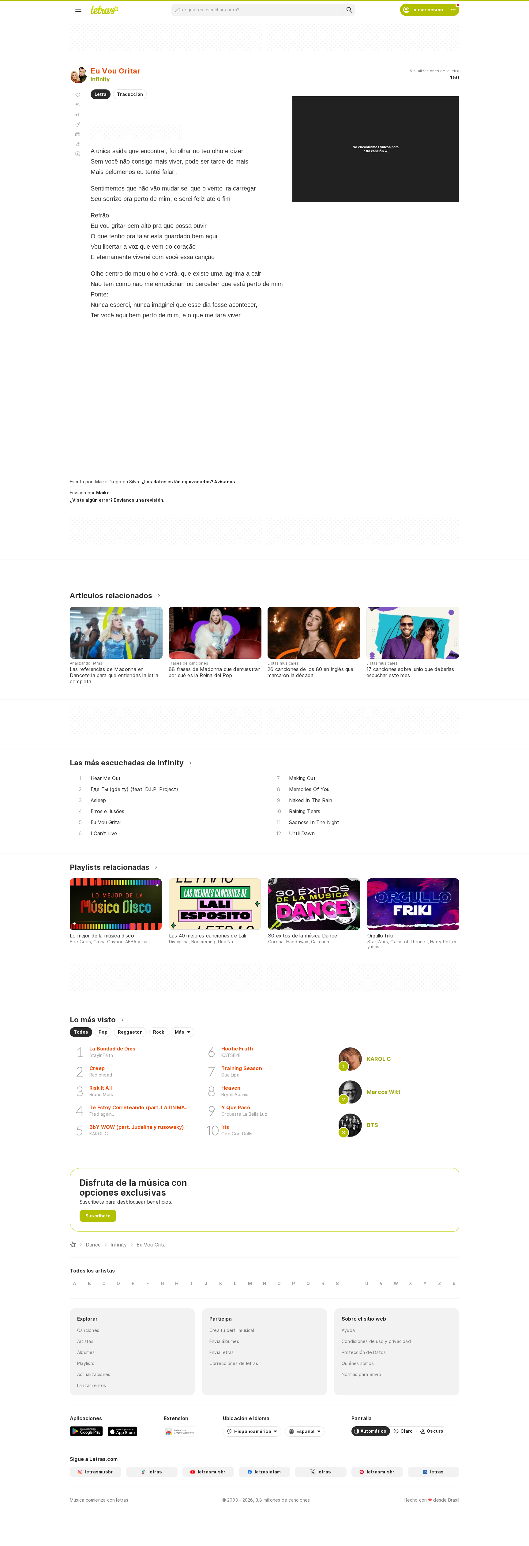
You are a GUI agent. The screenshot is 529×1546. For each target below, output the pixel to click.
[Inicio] (73, 1245)
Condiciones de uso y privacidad (376, 1341)
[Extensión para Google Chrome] (180, 1431)
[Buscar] (349, 10)
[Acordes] (78, 124)
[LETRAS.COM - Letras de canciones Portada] (104, 10)
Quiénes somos (358, 1363)
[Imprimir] (78, 134)
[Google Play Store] (86, 1431)
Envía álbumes (224, 1341)
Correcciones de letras (233, 1363)
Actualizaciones (93, 1374)
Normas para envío (361, 1374)
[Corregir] (78, 144)
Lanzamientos (91, 1385)
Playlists (85, 1363)
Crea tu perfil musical (231, 1330)
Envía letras (221, 1352)
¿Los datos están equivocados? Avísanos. (189, 481)
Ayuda (348, 1330)
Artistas (85, 1341)
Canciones (88, 1330)
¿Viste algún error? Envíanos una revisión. (117, 500)
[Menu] (78, 10)
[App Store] (122, 1431)
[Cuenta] (453, 10)
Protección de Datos (364, 1352)
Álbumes (86, 1352)
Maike (103, 492)
